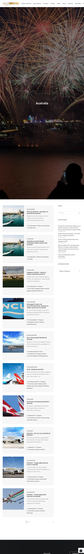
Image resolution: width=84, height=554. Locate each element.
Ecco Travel (29, 356)
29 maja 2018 (31, 415)
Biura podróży (37, 3)
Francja (42, 417)
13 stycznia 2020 (32, 320)
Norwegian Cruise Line (33, 322)
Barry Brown (30, 513)
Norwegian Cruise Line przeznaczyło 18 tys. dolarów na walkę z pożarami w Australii (37, 305)
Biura (41, 351)
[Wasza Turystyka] (11, 3)
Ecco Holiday (38, 353)
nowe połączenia (39, 383)
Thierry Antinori (30, 481)
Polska (58, 3)
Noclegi (53, 3)
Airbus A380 (43, 479)
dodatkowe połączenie (37, 290)
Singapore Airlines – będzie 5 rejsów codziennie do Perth (36, 273)
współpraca (30, 388)
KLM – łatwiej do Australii (35, 369)
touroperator (31, 353)
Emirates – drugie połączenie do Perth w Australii (37, 463)
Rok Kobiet (78, 3)
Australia (30, 227)
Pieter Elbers (46, 386)
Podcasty (70, 3)
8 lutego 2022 (31, 257)
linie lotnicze (31, 288)
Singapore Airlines (39, 288)
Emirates (37, 449)
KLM (45, 383)
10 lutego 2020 (32, 286)
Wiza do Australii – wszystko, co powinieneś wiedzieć (37, 212)
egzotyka (35, 356)
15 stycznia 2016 (32, 477)
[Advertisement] (69, 288)
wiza (34, 227)
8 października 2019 (33, 351)
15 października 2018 (33, 381)
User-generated (45, 225)
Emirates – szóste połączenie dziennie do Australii (36, 495)
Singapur (29, 290)
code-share (35, 386)
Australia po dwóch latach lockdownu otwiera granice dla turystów (37, 242)
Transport (45, 3)
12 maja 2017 (31, 447)
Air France (37, 417)
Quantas (40, 386)
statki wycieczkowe (32, 324)
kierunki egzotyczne (43, 356)
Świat (64, 3)
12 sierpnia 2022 (32, 225)
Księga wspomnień (26, 3)
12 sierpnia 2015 (32, 508)
